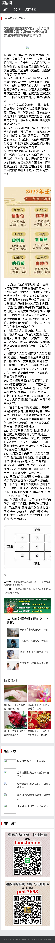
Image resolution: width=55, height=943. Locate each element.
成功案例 (19, 18)
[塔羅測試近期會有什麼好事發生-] (10, 809)
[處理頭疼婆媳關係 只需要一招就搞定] (10, 797)
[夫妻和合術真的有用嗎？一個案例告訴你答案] (13, 632)
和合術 (16, 9)
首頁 (5, 9)
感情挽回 (30, 9)
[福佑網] (11, 3)
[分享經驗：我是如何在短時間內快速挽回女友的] (13, 665)
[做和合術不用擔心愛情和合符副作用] (13, 654)
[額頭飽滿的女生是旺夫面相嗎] (10, 764)
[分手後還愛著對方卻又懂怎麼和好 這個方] (10, 775)
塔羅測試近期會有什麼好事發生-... (33, 806)
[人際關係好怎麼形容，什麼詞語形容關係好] (13, 643)
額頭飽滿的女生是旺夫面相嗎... (32, 761)
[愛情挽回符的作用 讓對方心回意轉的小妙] (10, 786)
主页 (10, 18)
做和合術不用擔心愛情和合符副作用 (37, 652)
